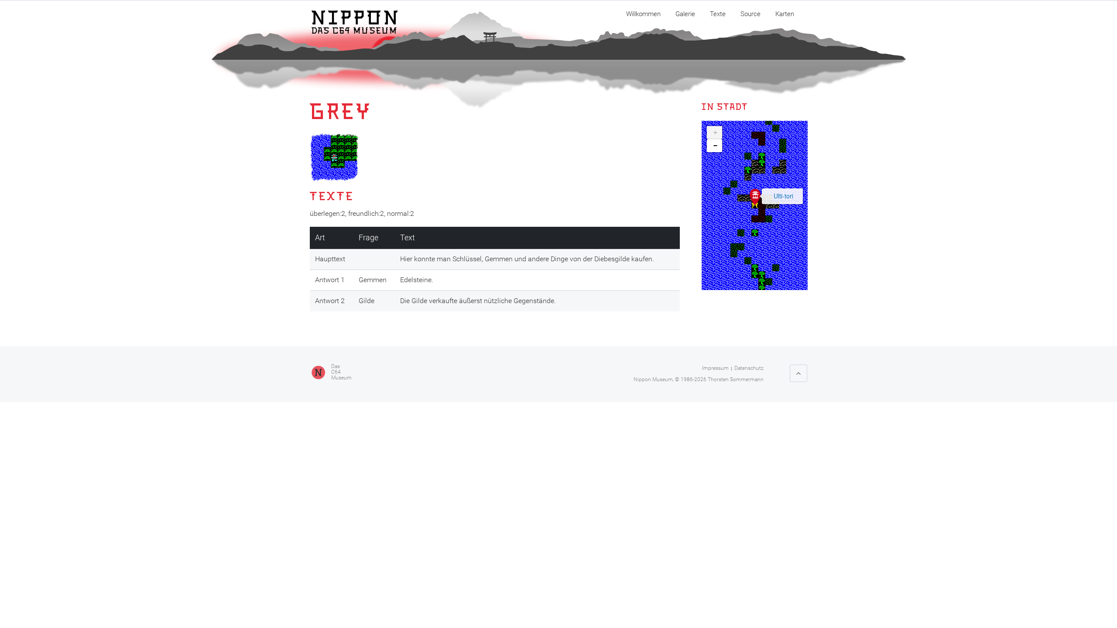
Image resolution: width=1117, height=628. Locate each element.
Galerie (685, 14)
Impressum (715, 368)
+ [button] (715, 133)
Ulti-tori (783, 195)
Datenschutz (749, 368)
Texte (718, 14)
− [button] (715, 146)
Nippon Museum (653, 379)
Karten (784, 14)
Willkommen (643, 14)
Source (750, 14)
